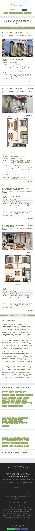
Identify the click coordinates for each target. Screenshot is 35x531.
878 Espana (10, 505)
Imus (22, 403)
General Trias (11, 397)
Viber (18, 529)
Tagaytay (25, 397)
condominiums (13, 494)
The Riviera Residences (25, 517)
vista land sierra (9, 492)
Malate (12, 403)
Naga (4, 417)
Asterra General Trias (8, 509)
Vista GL (9, 521)
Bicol (8, 417)
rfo (29, 492)
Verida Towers (27, 519)
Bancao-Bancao (24, 437)
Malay (25, 443)
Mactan (26, 440)
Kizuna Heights (20, 511)
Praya (31, 513)
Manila (12, 395)
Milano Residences (15, 513)
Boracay (5, 446)
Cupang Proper (7, 423)
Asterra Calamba (24, 507)
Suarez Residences (27, 515)
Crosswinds (6, 400)
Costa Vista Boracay (27, 509)
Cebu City (5, 443)
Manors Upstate (28, 511)
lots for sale (6, 494)
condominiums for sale (23, 492)
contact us (28, 13)
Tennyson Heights (9, 517)
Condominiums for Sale (16, 13)
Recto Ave (28, 403)
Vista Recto (14, 521)
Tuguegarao (23, 423)
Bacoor (25, 400)
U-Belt (13, 400)
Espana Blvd (28, 395)
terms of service (21, 496)
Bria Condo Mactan (18, 509)
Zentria (10, 406)
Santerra (14, 417)
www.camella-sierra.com (18, 525)
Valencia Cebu (20, 519)
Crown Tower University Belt (10, 511)
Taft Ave (18, 400)
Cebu (10, 440)
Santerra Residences (13, 515)
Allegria (19, 397)
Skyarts (20, 515)
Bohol (11, 446)
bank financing (28, 494)
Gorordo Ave (13, 443)
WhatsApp (11, 529)
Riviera (26, 446)
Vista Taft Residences (23, 521)
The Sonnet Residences (10, 519)
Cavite (4, 397)
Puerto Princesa (13, 437)
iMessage (24, 529)
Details (31, 81)
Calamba (5, 392)
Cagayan (15, 423)
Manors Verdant (6, 513)
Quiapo (18, 403)
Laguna (11, 392)
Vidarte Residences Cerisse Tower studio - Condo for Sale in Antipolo (16, 189)
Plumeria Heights (24, 513)
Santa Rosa (18, 392)
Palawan (5, 437)
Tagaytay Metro (18, 406)
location (15, 492)
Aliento (15, 505)
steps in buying (20, 494)
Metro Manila (19, 395)
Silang (4, 406)
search (27, 496)
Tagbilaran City (18, 446)
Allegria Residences (22, 505)
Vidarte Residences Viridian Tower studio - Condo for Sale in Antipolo (16, 33)
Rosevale (5, 426)
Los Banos (6, 395)
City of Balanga (18, 420)
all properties (18, 498)
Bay (25, 392)
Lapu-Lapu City (18, 440)
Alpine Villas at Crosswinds (13, 507)
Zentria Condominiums (18, 522)
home (5, 13)
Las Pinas (5, 403)
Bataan (10, 420)
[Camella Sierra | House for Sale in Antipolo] (17, 5)
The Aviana (16, 517)
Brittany (5, 440)
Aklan (20, 443)
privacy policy (14, 496)
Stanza (5, 420)
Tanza (25, 417)
